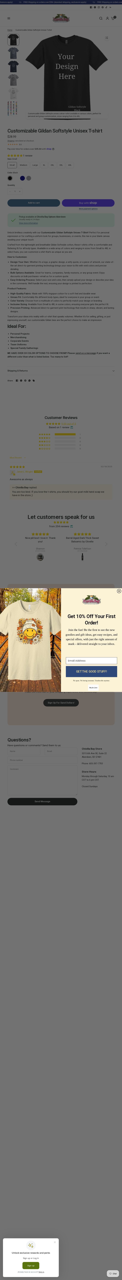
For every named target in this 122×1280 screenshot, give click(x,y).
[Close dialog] (119, 591)
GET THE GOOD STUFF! (91, 671)
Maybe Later (93, 687)
